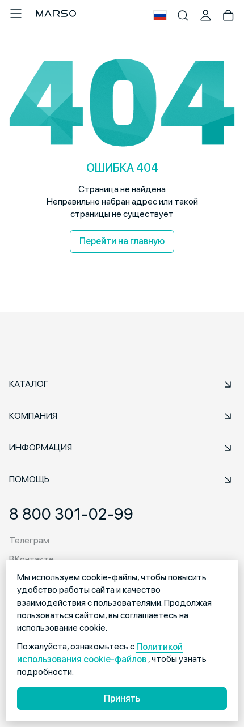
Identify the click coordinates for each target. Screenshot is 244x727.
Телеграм (29, 540)
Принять (122, 698)
